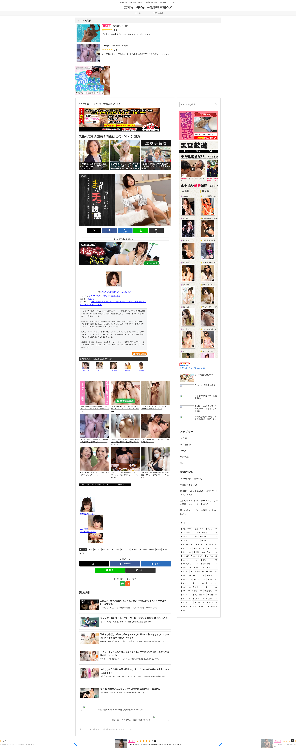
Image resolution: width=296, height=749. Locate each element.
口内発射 (144, 549)
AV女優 (84, 549)
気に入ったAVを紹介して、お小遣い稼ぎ (116, 292)
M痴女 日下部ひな (188, 485)
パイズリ (107, 549)
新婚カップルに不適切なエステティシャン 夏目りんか (198, 493)
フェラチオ (126, 549)
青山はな (91, 299)
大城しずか (113, 370)
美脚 (83, 553)
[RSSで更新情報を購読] (127, 583)
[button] (75, 743)
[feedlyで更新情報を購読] (122, 583)
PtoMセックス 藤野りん (191, 478)
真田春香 (141, 370)
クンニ (98, 549)
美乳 (159, 549)
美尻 (166, 549)
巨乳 (152, 549)
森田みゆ (127, 370)
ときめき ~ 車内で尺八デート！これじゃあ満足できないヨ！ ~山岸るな (199, 502)
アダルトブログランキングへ (193, 368)
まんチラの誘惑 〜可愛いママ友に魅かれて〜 (105, 296)
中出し (136, 549)
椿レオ (99, 370)
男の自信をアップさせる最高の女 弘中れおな (198, 512)
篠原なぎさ (86, 370)
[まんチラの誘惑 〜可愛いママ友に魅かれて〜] (114, 279)
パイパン (116, 549)
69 (91, 549)
